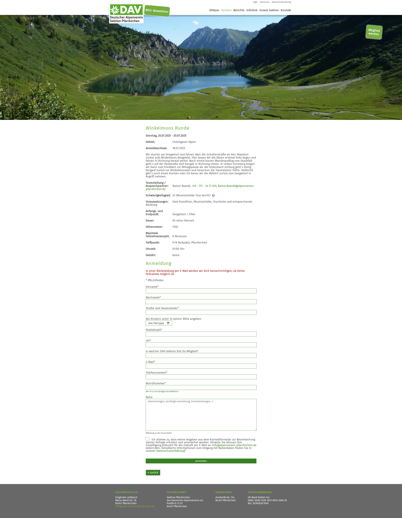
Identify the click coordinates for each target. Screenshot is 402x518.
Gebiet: (150, 141)
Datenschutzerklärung (281, 2)
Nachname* (156, 297)
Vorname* (155, 286)
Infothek (251, 10)
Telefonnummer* (159, 372)
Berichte (239, 10)
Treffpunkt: (153, 242)
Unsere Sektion (269, 10)
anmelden (201, 460)
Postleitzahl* (156, 330)
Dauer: (150, 220)
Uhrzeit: (151, 248)
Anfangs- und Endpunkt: (154, 213)
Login (255, 2)
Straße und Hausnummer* (165, 308)
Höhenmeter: (154, 226)
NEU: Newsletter (157, 11)
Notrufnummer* (158, 383)
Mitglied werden (374, 32)
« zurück (153, 472)
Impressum (264, 2)
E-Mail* (153, 362)
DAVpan (214, 10)
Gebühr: (151, 255)
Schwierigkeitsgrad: (158, 195)
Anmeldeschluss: (156, 148)
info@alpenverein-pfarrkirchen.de (234, 445)
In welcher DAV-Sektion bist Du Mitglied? (174, 351)
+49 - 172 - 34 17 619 (204, 186)
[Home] (126, 13)
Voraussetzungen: (157, 201)
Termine (226, 10)
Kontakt (286, 10)
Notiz (151, 397)
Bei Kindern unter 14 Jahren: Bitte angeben (176, 319)
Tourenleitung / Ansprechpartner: (157, 184)
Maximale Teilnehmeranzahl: (157, 235)
